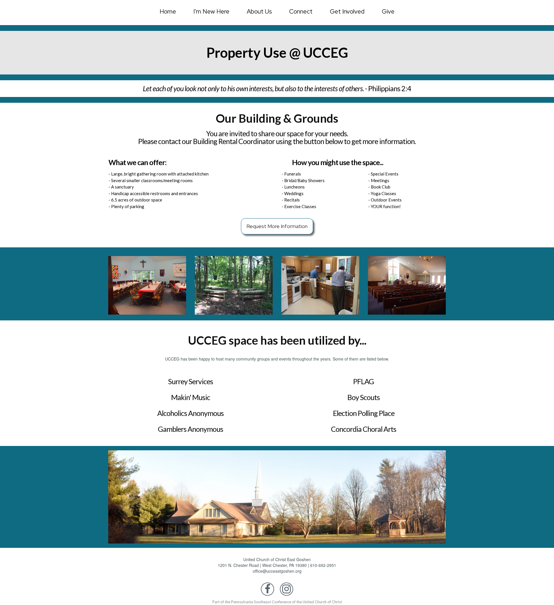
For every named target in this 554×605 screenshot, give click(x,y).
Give (388, 11)
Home (168, 11)
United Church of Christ (322, 602)
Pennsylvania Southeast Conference (261, 602)
